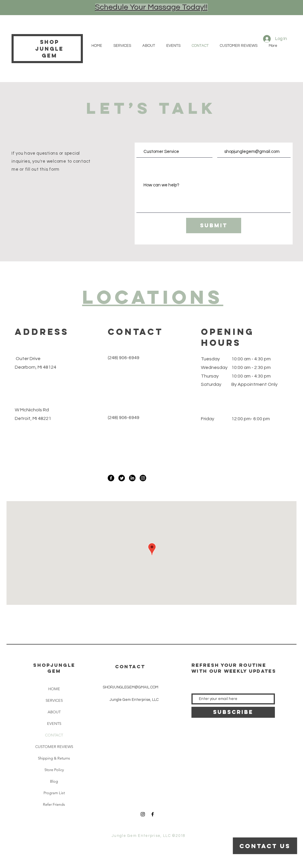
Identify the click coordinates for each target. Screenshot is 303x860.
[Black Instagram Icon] (143, 814)
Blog (54, 781)
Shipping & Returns (54, 758)
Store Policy (54, 770)
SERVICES (54, 700)
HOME (54, 689)
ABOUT (54, 712)
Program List (54, 793)
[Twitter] (121, 478)
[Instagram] (143, 478)
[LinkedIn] (132, 478)
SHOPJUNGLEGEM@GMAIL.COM (130, 687)
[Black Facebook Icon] (152, 814)
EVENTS (54, 723)
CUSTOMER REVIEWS (54, 746)
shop (49, 42)
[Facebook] (111, 478)
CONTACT (54, 735)
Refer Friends (54, 804)
